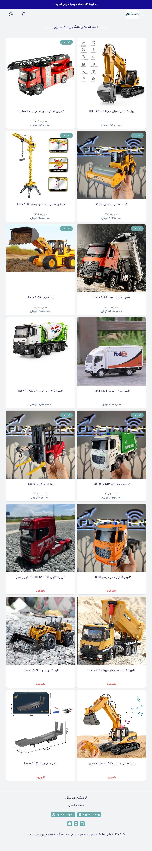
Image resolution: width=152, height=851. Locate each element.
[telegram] (76, 823)
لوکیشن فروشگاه (76, 797)
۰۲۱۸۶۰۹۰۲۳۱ (65, 814)
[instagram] (82, 823)
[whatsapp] (69, 823)
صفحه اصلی (76, 805)
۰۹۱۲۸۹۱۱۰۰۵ (91, 814)
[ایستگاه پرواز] (132, 14)
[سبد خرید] (11, 14)
